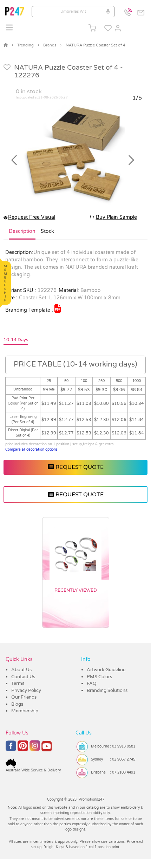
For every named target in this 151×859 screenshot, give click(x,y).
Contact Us (23, 677)
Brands (49, 45)
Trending (25, 45)
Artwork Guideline (106, 670)
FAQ (92, 683)
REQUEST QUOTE (79, 467)
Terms (17, 683)
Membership (24, 711)
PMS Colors (99, 677)
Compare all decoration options (31, 449)
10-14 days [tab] (16, 340)
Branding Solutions (107, 690)
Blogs (17, 704)
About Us (21, 670)
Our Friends (24, 697)
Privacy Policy (26, 690)
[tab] (22, 234)
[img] (57, 308)
